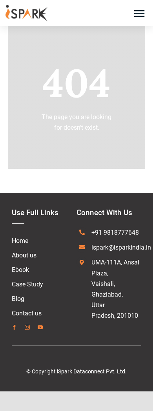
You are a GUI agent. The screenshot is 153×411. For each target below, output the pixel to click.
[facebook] (14, 327)
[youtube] (40, 327)
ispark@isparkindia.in (121, 247)
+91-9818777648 (115, 232)
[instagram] (27, 327)
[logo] (26, 7)
